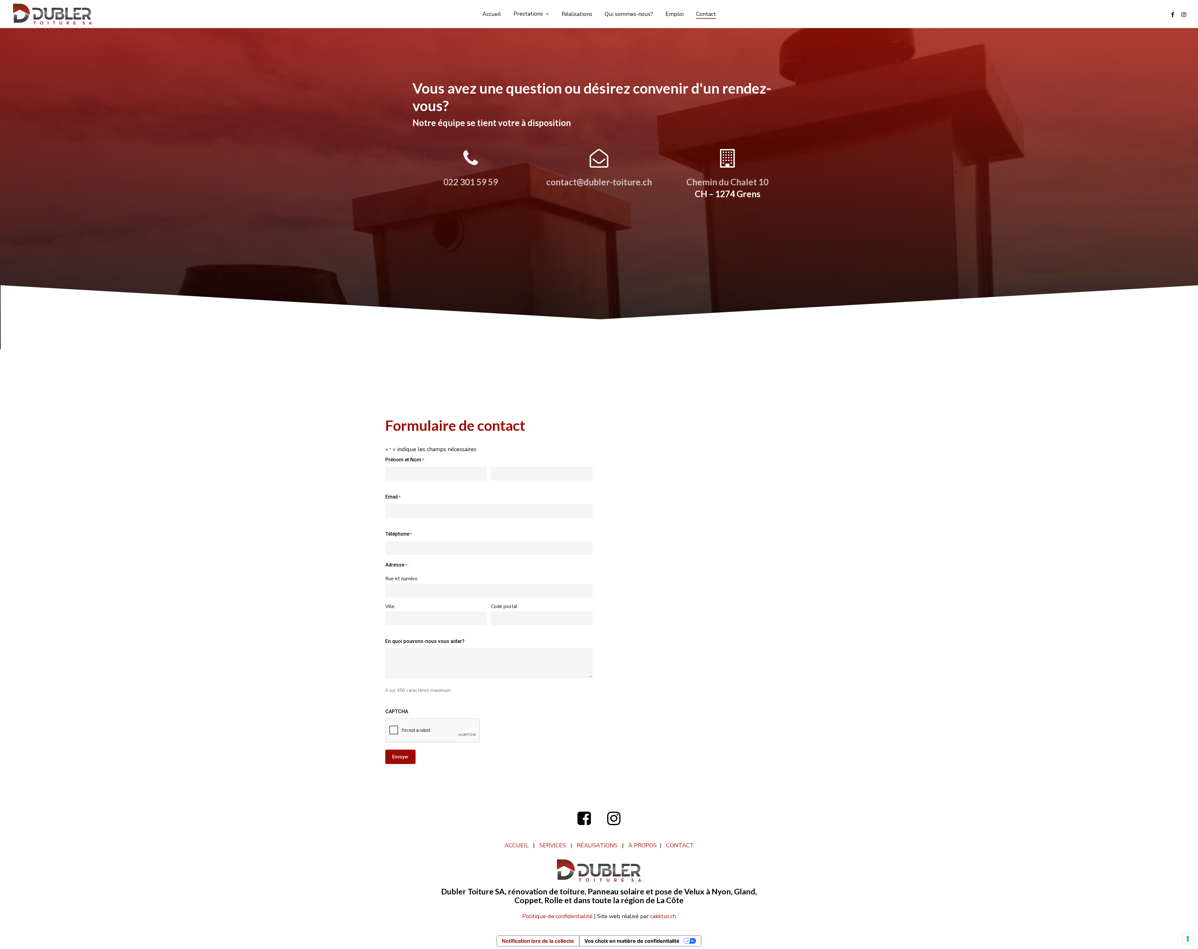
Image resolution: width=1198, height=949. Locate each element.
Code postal (504, 606)
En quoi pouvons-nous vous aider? (425, 641)
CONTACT (680, 845)
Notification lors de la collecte (538, 941)
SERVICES (552, 845)
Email (393, 497)
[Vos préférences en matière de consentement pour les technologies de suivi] (1187, 938)
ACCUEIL (516, 845)
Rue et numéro (401, 579)
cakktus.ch (663, 916)
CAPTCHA (396, 711)
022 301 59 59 (470, 182)
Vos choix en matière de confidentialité (631, 941)
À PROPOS (642, 845)
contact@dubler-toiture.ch (599, 182)
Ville (390, 606)
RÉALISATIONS (597, 845)
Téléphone (398, 534)
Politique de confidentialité (557, 916)
